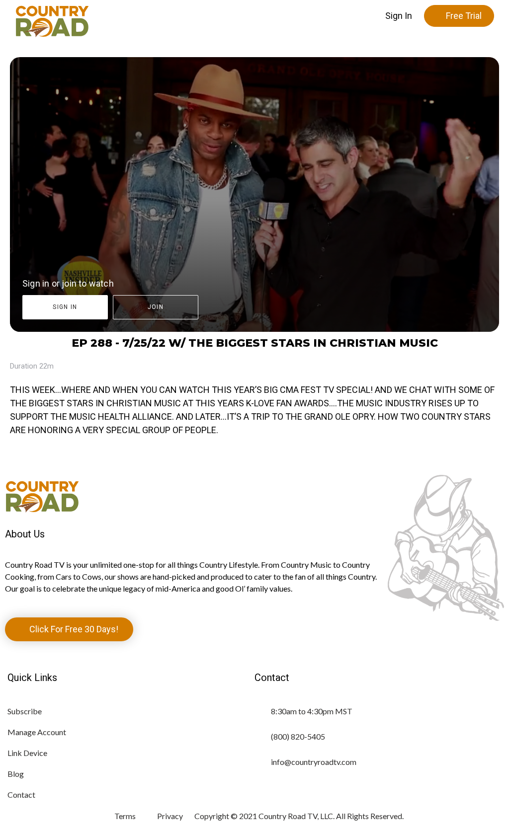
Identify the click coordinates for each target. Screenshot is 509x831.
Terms (125, 816)
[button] (398, 15)
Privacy (170, 816)
